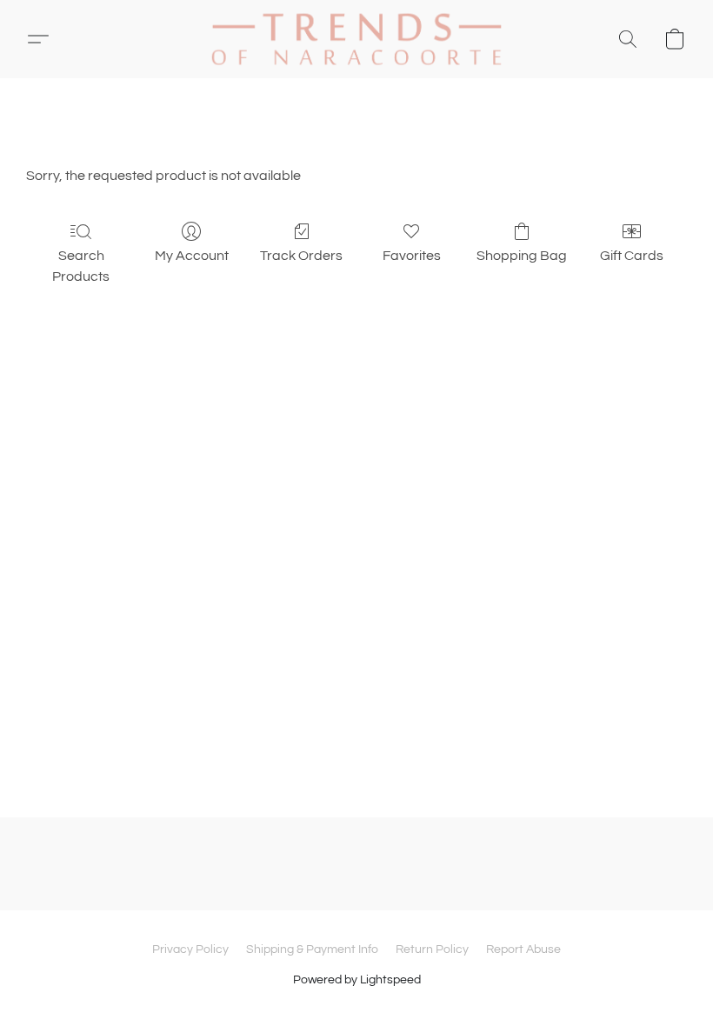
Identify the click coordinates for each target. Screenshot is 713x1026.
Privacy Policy (190, 949)
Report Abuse (523, 949)
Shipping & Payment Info (312, 949)
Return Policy (432, 949)
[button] (356, 39)
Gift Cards (631, 256)
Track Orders (301, 256)
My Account (192, 256)
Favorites (412, 256)
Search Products (81, 266)
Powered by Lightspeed (357, 980)
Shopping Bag (521, 256)
